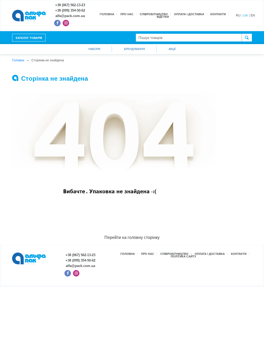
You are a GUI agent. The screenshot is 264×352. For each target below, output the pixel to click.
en (253, 15)
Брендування (134, 49)
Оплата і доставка (189, 14)
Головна (107, 14)
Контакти (218, 14)
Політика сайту (183, 256)
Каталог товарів (29, 37)
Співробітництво (154, 14)
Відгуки (163, 16)
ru (238, 15)
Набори (94, 49)
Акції (172, 49)
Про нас (127, 14)
